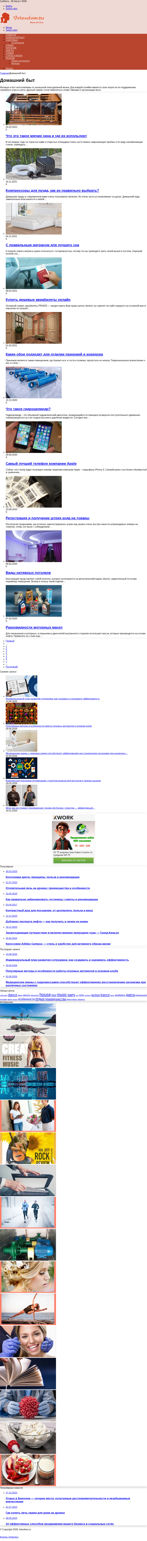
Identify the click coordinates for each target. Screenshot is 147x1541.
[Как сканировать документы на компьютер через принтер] (28, 1195)
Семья (10, 53)
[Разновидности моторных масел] (34, 616)
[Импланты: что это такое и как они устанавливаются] (28, 1356)
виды (112, 995)
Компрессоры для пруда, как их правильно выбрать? (52, 190)
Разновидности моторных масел (34, 627)
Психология (17, 43)
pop (77, 995)
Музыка (15, 63)
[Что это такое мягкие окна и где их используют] (34, 124)
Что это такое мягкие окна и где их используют (46, 136)
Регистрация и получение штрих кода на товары (47, 518)
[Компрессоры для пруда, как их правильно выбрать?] (34, 179)
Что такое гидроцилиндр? (28, 409)
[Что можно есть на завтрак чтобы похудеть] (28, 1485)
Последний (12, 667)
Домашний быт (15, 37)
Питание (11, 48)
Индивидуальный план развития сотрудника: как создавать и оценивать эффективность (53, 699)
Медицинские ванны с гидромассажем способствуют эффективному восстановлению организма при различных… (67, 753)
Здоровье (12, 40)
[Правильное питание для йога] (28, 1324)
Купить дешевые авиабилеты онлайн (38, 300)
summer (87, 995)
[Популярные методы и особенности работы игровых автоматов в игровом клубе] (21, 723)
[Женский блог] (22, 22)
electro (26, 995)
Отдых (10, 45)
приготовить (72, 999)
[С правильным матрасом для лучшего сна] (34, 234)
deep (20, 995)
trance (105, 995)
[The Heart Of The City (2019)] (28, 1099)
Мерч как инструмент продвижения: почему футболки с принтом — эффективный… (50, 808)
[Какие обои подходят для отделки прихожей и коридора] (34, 343)
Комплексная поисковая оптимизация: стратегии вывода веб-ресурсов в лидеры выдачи (53, 780)
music (62, 995)
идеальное (141, 995)
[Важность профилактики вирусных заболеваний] (28, 1421)
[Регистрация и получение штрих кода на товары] (34, 507)
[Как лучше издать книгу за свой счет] (28, 1388)
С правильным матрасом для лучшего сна (42, 245)
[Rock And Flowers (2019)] (28, 1163)
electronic (35, 995)
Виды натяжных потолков (28, 573)
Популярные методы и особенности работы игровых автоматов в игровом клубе (49, 726)
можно (15, 999)
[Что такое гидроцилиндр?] (34, 397)
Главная (4, 73)
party (71, 995)
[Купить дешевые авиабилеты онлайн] (34, 288)
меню (10, 999)
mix (53, 995)
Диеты (10, 50)
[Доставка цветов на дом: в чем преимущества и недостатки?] (28, 1131)
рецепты (81, 999)
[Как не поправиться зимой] (28, 1227)
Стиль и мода (14, 55)
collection (3, 995)
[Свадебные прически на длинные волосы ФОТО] (28, 1292)
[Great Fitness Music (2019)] (28, 1066)
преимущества (55, 999)
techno (95, 995)
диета (130, 995)
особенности (26, 999)
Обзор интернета (20, 61)
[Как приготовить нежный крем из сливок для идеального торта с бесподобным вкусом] (28, 1453)
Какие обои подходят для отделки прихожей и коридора (54, 354)
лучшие (3, 999)
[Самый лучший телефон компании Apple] (34, 452)
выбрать (120, 995)
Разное (10, 58)
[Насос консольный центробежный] (28, 1260)
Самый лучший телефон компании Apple (41, 463)
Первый (10, 641)
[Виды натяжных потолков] (34, 561)
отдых (40, 999)
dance (12, 995)
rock (81, 995)
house (45, 994)
